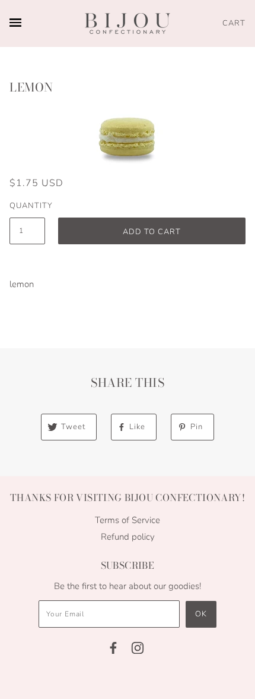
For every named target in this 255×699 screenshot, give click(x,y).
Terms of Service (127, 520)
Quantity (27, 205)
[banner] (127, 23)
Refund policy (128, 537)
